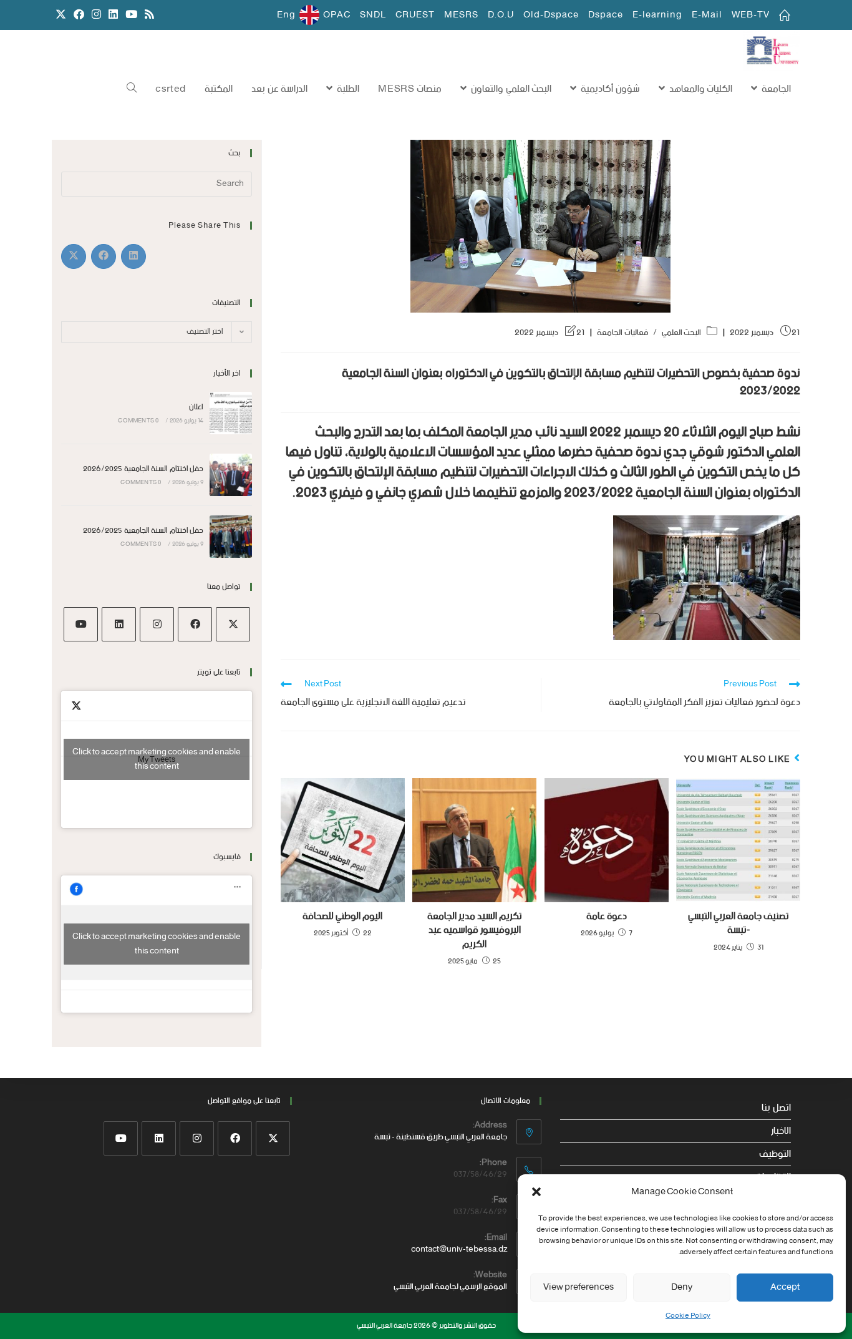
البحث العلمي (682, 333)
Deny (681, 1287)
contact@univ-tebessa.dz (459, 1249)
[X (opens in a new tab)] (61, 15)
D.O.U (501, 15)
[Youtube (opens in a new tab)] (131, 15)
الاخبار (781, 1131)
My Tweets (156, 759)
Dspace (605, 15)
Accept (785, 1287)
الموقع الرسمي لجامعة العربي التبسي (450, 1287)
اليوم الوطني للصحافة (342, 916)
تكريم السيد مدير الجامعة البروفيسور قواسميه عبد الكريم (474, 931)
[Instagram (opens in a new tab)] (96, 15)
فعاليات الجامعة (623, 333)
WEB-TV (751, 15)
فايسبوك (227, 857)
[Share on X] (73, 256)
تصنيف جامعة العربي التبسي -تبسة (738, 924)
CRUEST (415, 15)
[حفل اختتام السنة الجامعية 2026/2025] (231, 475)
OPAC (337, 15)
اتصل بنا (776, 1108)
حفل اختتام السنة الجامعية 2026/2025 (143, 469)
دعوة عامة (606, 916)
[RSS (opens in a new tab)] (147, 15)
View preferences (578, 1287)
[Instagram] (157, 624)
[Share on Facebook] (103, 256)
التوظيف (775, 1154)
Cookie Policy (688, 1316)
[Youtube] (81, 624)
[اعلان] (231, 413)
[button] (536, 1192)
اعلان (196, 407)
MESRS (461, 15)
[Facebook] (195, 624)
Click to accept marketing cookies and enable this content (156, 759)
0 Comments (138, 421)
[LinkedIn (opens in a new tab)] (113, 15)
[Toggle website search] (131, 89)
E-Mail (707, 15)
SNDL (373, 15)
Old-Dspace (551, 15)
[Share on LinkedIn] (133, 256)
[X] (233, 624)
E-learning (657, 15)
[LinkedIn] (119, 624)
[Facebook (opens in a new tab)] (79, 15)
